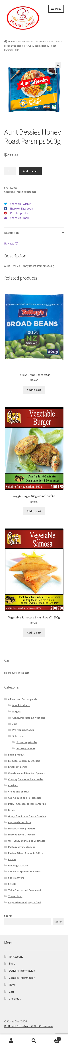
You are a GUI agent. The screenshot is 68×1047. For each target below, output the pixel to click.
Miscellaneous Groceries (22, 834)
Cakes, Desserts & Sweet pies (28, 717)
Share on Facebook (21, 208)
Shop (12, 963)
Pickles (12, 859)
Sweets (12, 884)
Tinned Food (15, 896)
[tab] (34, 233)
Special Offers (16, 877)
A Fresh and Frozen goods (31, 41)
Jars (14, 723)
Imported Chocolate (19, 822)
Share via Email (19, 218)
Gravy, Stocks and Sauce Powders (27, 816)
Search (8, 915)
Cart (11, 991)
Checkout (15, 998)
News (12, 984)
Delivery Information (22, 970)
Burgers (16, 711)
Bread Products (21, 705)
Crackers (13, 785)
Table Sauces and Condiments (25, 890)
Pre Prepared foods (23, 729)
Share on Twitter (20, 204)
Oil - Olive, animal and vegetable (26, 840)
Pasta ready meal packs (21, 847)
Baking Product (17, 754)
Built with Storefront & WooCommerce (28, 1026)
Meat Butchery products (21, 828)
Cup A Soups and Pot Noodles (24, 797)
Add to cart (30, 171)
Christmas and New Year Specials (27, 773)
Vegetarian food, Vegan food (24, 902)
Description (11, 232)
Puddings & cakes (18, 865)
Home (11, 41)
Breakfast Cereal (17, 766)
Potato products (26, 748)
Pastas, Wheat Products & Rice (25, 853)
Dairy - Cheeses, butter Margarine (27, 803)
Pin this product (20, 213)
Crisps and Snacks (18, 791)
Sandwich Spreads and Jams (24, 871)
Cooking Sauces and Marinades (25, 779)
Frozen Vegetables (14, 45)
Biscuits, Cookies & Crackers (24, 760)
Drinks (11, 810)
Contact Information (22, 977)
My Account (16, 956)
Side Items (54, 41)
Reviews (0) (11, 243)
